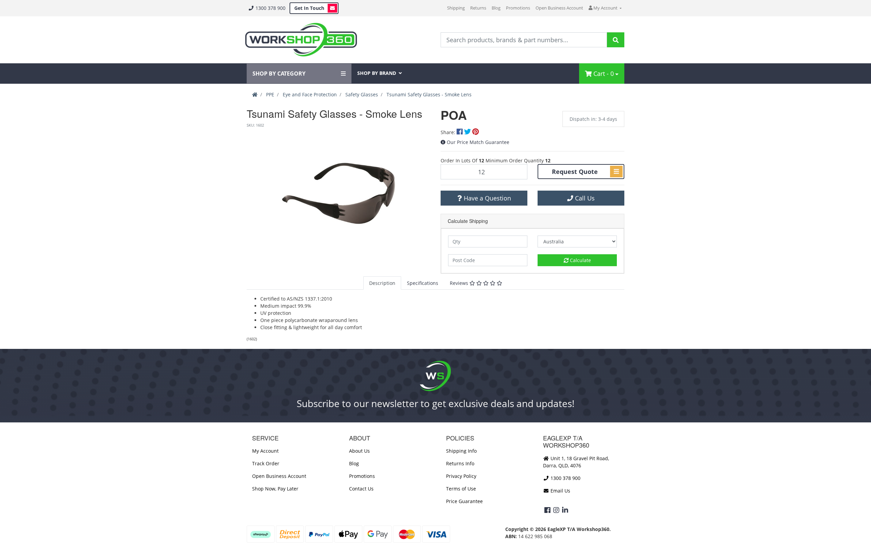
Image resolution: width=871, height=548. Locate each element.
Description (382, 283)
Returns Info (460, 463)
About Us (359, 451)
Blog (496, 8)
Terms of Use (461, 488)
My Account (265, 451)
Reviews (460, 283)
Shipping (456, 8)
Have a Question (486, 198)
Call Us (584, 198)
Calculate (580, 260)
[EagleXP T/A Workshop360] (301, 39)
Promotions (518, 8)
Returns (478, 8)
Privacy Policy (461, 476)
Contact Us (361, 488)
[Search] (615, 39)
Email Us (559, 490)
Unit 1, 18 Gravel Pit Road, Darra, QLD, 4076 (576, 462)
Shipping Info (461, 451)
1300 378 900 (269, 8)
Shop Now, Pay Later (275, 488)
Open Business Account (559, 8)
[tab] (382, 283)
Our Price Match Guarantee (478, 142)
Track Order (265, 463)
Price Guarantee (464, 501)
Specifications (422, 283)
